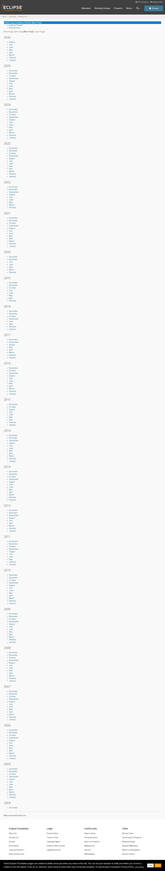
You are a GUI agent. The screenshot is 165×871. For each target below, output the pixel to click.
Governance (14, 846)
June (11, 47)
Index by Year (14, 28)
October (12, 76)
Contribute (12, 17)
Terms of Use (52, 837)
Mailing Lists (22, 17)
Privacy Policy (52, 833)
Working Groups (102, 8)
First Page (8, 32)
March (11, 55)
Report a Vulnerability (131, 850)
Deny (150, 865)
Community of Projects (132, 837)
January (12, 60)
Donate (154, 8)
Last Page (40, 32)
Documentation (90, 837)
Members (86, 8)
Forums (87, 850)
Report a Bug (89, 833)
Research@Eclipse (130, 846)
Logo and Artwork (16, 850)
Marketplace (89, 854)
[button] (138, 8)
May (11, 50)
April (11, 52)
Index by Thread (15, 25)
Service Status (128, 854)
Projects (118, 8)
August (12, 42)
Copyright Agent (53, 842)
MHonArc (22, 815)
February (12, 58)
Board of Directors (16, 854)
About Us (13, 833)
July (10, 45)
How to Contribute (92, 842)
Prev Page (19, 32)
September (13, 78)
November (13, 73)
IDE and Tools (127, 833)
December (13, 71)
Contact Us (13, 837)
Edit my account (142, 2)
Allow (158, 865)
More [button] (128, 8)
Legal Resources (54, 850)
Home (4, 17)
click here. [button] (139, 867)
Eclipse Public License (56, 846)
